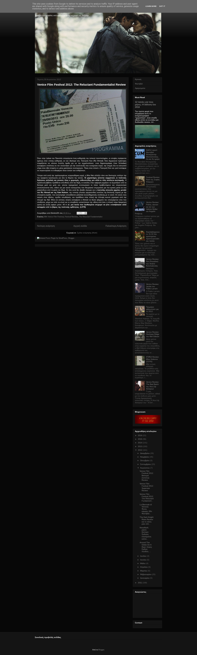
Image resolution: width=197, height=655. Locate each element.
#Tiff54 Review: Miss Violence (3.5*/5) (152, 359)
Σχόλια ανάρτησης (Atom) (87, 233)
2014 (140, 443)
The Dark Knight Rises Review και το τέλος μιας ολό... (146, 520)
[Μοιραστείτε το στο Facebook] (85, 213)
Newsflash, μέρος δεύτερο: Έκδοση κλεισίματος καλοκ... (145, 533)
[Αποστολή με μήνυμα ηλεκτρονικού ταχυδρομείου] (78, 213)
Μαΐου (142, 563)
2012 (140, 450)
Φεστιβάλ (139, 84)
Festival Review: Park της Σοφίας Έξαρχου (153, 179)
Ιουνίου (143, 560)
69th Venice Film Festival (54, 217)
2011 (140, 583)
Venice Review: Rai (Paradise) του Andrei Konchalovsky (152, 262)
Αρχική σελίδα (80, 226)
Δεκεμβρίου (145, 453)
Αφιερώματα (140, 88)
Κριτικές (138, 79)
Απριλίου (144, 567)
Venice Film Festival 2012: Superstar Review (147, 487)
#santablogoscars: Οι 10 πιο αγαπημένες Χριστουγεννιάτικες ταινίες (152, 236)
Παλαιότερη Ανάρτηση (115, 226)
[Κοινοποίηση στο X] (83, 213)
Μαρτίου (143, 571)
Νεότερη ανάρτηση (46, 226)
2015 (140, 439)
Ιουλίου (143, 556)
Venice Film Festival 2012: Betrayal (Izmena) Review (147, 475)
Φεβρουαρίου (145, 574)
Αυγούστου (145, 468)
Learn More (151, 6)
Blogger (101, 650)
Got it (162, 6)
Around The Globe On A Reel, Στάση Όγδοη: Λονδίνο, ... (146, 547)
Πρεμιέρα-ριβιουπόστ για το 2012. (152, 309)
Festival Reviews (71, 217)
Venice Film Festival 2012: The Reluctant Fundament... (147, 497)
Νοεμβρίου (144, 457)
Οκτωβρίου (145, 460)
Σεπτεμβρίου (145, 464)
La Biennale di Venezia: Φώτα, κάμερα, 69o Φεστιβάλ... (146, 509)
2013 (140, 446)
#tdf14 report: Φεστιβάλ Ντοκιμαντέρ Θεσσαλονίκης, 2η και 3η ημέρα (152, 154)
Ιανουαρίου (145, 578)
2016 (140, 435)
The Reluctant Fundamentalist (90, 217)
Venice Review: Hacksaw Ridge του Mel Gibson (152, 334)
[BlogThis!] (80, 213)
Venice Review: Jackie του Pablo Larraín (152, 286)
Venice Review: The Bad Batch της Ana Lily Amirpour (152, 385)
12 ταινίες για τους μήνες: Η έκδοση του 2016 (145, 104)
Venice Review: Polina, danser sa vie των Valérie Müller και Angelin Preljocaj (147, 208)
